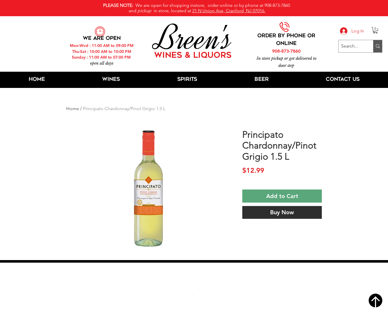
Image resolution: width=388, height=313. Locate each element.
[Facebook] (182, 292)
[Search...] (377, 46)
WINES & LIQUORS (192, 56)
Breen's (194, 38)
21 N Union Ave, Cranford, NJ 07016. (228, 10)
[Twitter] (196, 292)
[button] (375, 30)
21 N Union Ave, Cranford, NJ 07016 (197, 275)
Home (72, 108)
